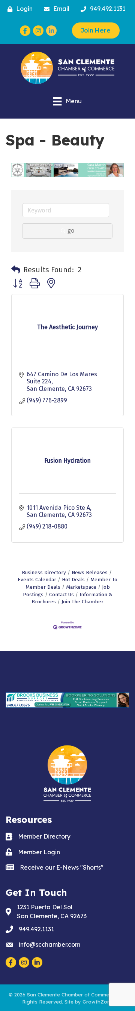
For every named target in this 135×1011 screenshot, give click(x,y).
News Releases (90, 572)
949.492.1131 (36, 929)
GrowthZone (97, 1002)
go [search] (71, 230)
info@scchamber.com (49, 944)
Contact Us (61, 594)
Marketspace (81, 587)
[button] (15, 269)
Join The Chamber (83, 601)
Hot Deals (73, 579)
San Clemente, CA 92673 (52, 911)
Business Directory (44, 572)
